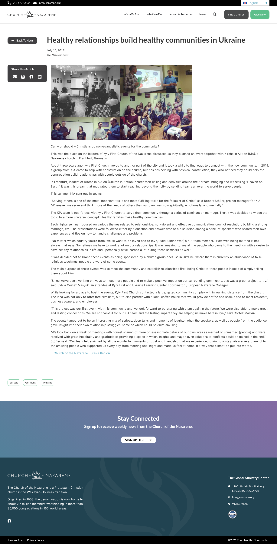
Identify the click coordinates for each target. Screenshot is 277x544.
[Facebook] (9, 521)
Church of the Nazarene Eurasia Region (82, 353)
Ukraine (47, 382)
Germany (30, 382)
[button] (14, 76)
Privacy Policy (35, 540)
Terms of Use (15, 540)
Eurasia (14, 382)
